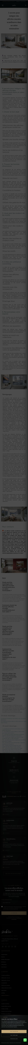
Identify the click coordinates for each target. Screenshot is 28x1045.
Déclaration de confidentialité (15, 1042)
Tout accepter (14, 1031)
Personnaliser (14, 1038)
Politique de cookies (5, 1042)
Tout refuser (14, 1035)
